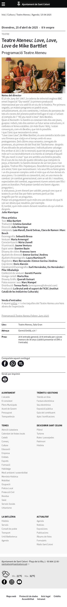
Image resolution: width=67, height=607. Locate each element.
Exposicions (42, 528)
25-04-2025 (46, 14)
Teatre (5, 34)
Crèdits (57, 596)
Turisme (40, 433)
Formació (6, 464)
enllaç (14, 303)
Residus (5, 496)
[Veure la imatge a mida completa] (33, 75)
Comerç (5, 441)
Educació (6, 449)
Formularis (41, 540)
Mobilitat (6, 480)
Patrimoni (41, 441)
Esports (5, 460)
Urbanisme (7, 507)
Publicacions (42, 532)
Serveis (5, 524)
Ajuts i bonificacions (46, 416)
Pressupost (7, 412)
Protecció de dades (28, 596)
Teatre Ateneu (23, 14)
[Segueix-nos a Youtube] (20, 583)
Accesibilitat (28, 599)
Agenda (35, 14)
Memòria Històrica (10, 476)
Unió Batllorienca (9, 536)
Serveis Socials (8, 503)
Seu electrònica (44, 404)
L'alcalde (6, 397)
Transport (6, 532)
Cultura (11, 14)
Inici (4, 14)
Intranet (41, 599)
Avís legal (45, 596)
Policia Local (7, 488)
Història (40, 445)
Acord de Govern (9, 408)
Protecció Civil (8, 492)
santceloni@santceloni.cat (14, 564)
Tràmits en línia (43, 397)
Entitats (5, 457)
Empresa (6, 453)
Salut (4, 499)
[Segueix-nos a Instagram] (12, 583)
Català (4, 437)
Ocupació (6, 484)
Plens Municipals (9, 404)
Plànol (39, 429)
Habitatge (6, 468)
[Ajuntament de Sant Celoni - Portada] (33, 3)
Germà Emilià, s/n (26, 330)
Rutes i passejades (45, 437)
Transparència (8, 416)
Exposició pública (45, 408)
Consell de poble (9, 528)
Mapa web (11, 596)
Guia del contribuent (46, 412)
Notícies (40, 524)
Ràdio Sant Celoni (45, 544)
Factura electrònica (45, 400)
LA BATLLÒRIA (8, 516)
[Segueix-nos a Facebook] (5, 583)
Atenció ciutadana (10, 429)
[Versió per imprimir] (6, 379)
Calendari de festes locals (13, 433)
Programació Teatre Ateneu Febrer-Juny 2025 (25, 315)
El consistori (7, 400)
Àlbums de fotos (44, 536)
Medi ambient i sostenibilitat (14, 472)
